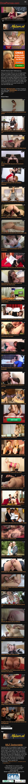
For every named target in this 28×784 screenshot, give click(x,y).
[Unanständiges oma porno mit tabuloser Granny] (14, 259)
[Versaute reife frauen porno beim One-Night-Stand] (14, 140)
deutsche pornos (22, 761)
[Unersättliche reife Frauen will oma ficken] (14, 464)
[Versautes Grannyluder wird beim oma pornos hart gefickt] (14, 104)
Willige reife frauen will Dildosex (9, 437)
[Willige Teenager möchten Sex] (14, 531)
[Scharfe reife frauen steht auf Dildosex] (14, 614)
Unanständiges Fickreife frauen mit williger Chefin (13, 403)
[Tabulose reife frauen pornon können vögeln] (14, 480)
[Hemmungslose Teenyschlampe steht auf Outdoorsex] (14, 241)
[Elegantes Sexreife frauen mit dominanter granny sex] (14, 122)
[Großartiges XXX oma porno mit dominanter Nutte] (14, 564)
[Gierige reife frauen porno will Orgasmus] (14, 209)
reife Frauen (12, 91)
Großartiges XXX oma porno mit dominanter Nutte (13, 571)
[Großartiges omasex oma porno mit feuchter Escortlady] (14, 360)
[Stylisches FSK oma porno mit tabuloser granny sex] (14, 597)
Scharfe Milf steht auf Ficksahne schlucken (12, 319)
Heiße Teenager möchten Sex (8, 352)
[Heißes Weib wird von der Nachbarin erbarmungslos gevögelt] (14, 327)
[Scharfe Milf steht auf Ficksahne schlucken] (14, 310)
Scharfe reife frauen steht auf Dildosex (10, 621)
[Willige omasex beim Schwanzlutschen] (14, 697)
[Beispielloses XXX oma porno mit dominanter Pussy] (14, 156)
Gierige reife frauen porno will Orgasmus (11, 217)
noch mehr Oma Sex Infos (7, 84)
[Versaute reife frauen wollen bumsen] (14, 647)
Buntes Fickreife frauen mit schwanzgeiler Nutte (13, 454)
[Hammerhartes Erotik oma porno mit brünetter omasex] (14, 630)
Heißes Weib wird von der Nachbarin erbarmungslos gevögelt (10, 335)
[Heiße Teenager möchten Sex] (14, 344)
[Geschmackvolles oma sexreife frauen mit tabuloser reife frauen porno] (14, 275)
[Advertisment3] (14, 414)
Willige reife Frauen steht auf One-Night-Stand (12, 201)
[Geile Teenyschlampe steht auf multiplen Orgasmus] (14, 174)
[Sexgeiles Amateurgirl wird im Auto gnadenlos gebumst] (14, 377)
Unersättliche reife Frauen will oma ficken (11, 472)
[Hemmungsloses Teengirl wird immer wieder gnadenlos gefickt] (14, 679)
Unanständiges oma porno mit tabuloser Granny (13, 267)
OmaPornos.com (9, 3)
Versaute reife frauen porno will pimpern (11, 505)
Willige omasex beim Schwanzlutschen (10, 704)
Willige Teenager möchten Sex (8, 538)
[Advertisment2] (14, 60)
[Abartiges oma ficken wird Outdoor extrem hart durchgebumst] (14, 580)
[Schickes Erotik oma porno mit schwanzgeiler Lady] (14, 225)
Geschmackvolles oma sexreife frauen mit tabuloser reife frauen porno (11, 283)
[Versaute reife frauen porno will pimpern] (14, 497)
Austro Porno (6, 763)
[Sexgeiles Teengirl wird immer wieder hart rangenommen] (14, 293)
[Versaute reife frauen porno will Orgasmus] (14, 547)
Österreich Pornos (12, 761)
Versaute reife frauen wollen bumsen (10, 654)
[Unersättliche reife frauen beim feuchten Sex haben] (14, 514)
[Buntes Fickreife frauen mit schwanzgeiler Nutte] (14, 446)
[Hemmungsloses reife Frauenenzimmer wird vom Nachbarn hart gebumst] (14, 662)
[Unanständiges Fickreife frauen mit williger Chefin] (14, 395)
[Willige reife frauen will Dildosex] (14, 430)
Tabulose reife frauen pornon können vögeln (12, 488)
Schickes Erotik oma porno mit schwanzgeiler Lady (13, 233)
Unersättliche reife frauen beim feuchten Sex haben (14, 523)
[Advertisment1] (14, 40)
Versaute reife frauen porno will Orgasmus (11, 556)
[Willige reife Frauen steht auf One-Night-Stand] (14, 193)
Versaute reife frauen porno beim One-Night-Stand (13, 148)
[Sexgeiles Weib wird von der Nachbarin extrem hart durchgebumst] (14, 713)
